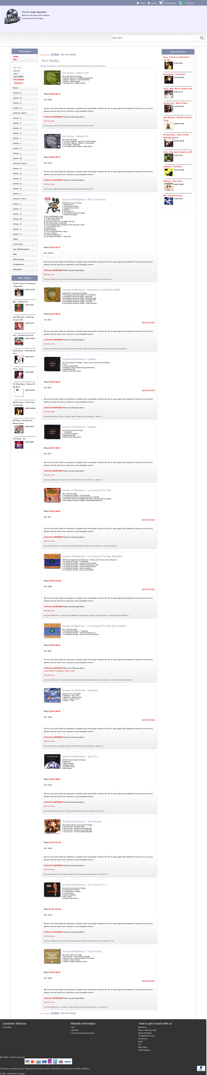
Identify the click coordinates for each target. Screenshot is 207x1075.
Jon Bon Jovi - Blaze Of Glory (175, 103)
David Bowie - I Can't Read (174, 74)
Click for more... (50, 121)
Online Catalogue (45, 55)
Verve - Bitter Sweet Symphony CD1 (177, 152)
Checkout (189, 3)
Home (142, 3)
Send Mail (7, 1027)
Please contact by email (147, 1030)
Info (73, 1027)
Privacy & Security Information (83, 1033)
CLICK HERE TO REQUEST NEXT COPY (59, 671)
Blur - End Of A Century (172, 196)
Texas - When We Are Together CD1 (177, 89)
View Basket (170, 3)
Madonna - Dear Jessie (172, 181)
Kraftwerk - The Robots (172, 167)
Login (153, 3)
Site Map (75, 1030)
